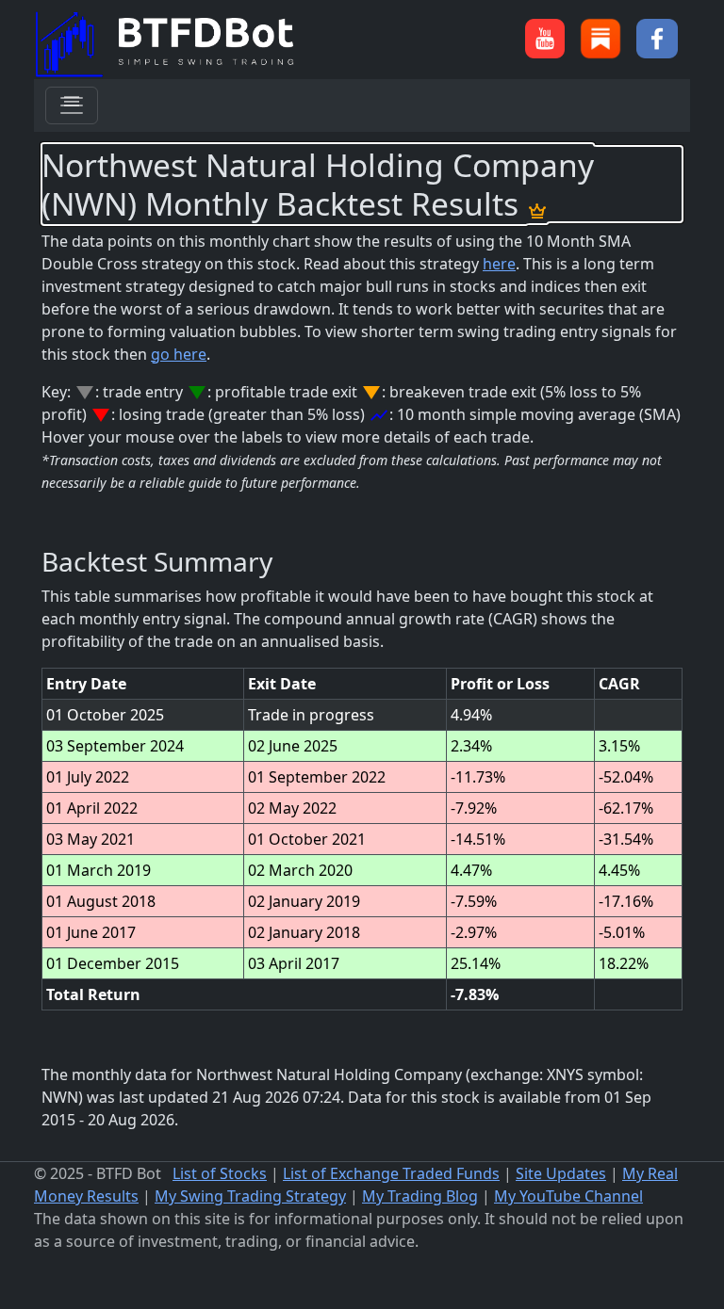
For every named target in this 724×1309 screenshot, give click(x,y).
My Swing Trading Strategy (250, 1196)
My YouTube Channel (568, 1196)
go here (178, 354)
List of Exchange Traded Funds (391, 1173)
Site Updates (561, 1173)
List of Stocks (220, 1173)
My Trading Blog (420, 1196)
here (499, 263)
